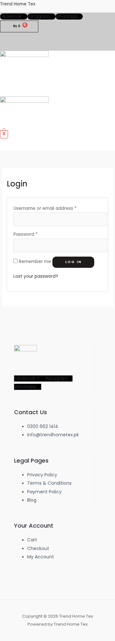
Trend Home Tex (17, 4)
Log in (73, 261)
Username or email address (45, 208)
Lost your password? (35, 276)
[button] (110, 90)
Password (25, 234)
